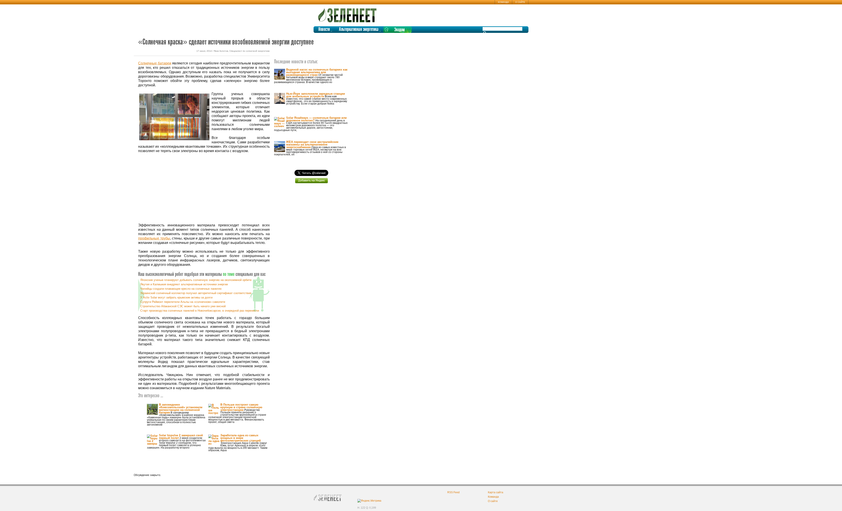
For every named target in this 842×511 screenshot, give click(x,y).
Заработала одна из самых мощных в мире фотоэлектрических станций (240, 438)
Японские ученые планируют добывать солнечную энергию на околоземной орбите (196, 280)
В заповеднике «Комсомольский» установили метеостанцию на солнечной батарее (180, 408)
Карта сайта (495, 492)
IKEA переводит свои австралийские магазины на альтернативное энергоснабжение (312, 144)
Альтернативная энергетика (358, 29)
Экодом (399, 30)
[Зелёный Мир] (348, 13)
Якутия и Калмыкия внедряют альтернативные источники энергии (184, 284)
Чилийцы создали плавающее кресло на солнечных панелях (181, 288)
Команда (503, 2)
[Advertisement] (204, 188)
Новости (324, 29)
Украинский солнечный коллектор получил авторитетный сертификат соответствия (195, 293)
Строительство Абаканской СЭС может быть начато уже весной (183, 306)
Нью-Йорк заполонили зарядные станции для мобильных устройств (315, 95)
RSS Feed (453, 492)
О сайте (520, 2)
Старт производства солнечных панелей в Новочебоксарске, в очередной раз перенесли (199, 310)
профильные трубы (154, 238)
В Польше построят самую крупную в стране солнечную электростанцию (241, 407)
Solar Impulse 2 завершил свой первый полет (181, 437)
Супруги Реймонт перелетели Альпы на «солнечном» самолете (182, 301)
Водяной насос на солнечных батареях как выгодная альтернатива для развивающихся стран (317, 72)
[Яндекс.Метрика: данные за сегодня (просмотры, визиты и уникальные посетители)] (369, 500)
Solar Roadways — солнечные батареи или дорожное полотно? (316, 119)
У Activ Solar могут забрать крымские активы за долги (176, 297)
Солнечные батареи (154, 63)
